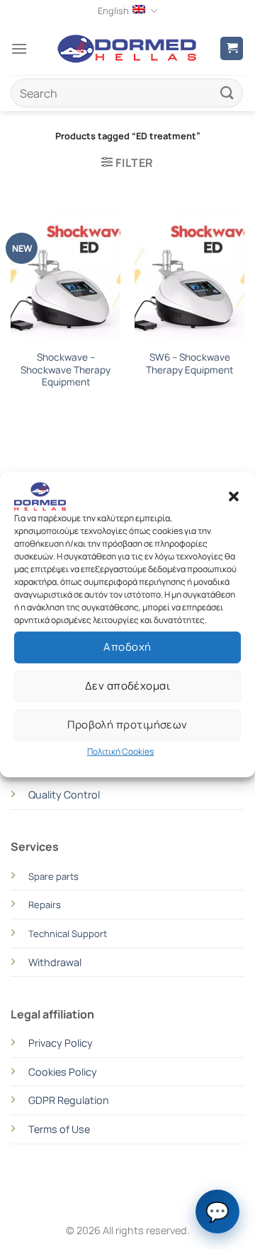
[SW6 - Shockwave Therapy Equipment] (189, 277)
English (113, 10)
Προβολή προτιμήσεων (127, 724)
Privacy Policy (60, 1043)
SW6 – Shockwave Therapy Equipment (189, 364)
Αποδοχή (127, 646)
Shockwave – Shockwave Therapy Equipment (65, 370)
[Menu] (19, 48)
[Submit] (227, 93)
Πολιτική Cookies (120, 751)
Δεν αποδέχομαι (127, 685)
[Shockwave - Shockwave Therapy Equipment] (65, 277)
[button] (234, 496)
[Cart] (231, 48)
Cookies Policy (62, 1072)
